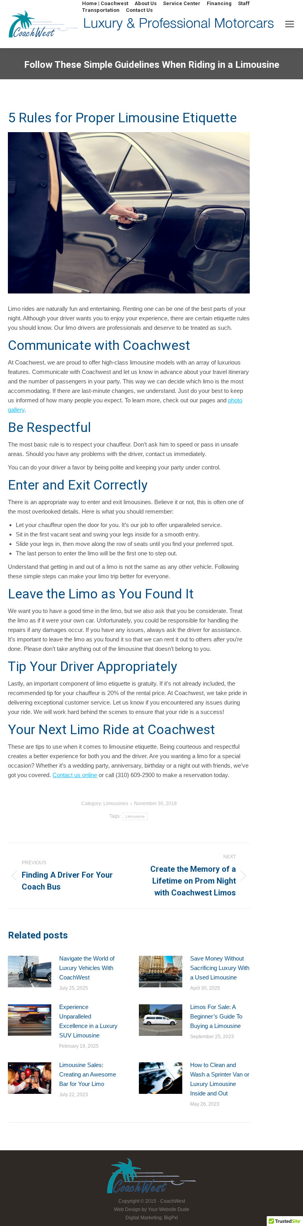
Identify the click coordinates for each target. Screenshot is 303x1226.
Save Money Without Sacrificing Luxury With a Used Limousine (219, 968)
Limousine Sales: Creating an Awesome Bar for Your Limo (87, 1074)
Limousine (135, 816)
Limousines (115, 803)
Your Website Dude (168, 1209)
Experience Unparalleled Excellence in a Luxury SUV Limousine (88, 1021)
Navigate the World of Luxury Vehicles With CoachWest (86, 968)
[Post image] (29, 971)
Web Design (127, 1209)
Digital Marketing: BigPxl (151, 1217)
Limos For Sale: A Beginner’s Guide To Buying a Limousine (216, 1016)
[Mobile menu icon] (289, 24)
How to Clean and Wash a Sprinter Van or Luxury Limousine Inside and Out (219, 1079)
